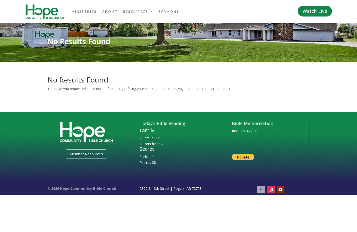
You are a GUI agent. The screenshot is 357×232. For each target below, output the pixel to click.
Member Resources (86, 153)
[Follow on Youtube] (280, 189)
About (110, 12)
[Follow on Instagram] (271, 189)
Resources (135, 12)
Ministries (84, 12)
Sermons (169, 12)
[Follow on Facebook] (261, 189)
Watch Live (315, 11)
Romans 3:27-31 (245, 130)
